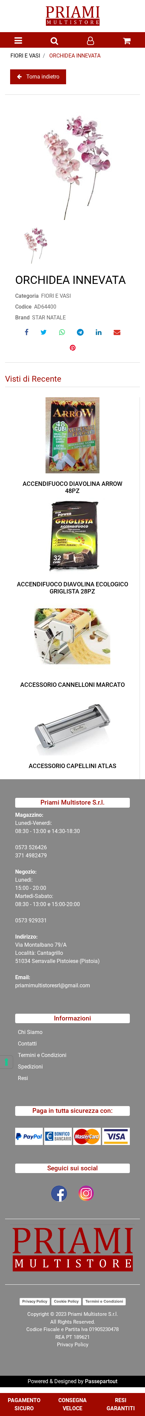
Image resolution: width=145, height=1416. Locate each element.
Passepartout (101, 1381)
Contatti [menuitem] (27, 1043)
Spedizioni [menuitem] (30, 1066)
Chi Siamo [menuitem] (30, 1032)
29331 (39, 920)
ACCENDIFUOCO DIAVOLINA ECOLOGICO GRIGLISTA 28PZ (72, 588)
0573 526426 (31, 847)
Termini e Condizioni (104, 1301)
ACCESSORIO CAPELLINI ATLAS (72, 765)
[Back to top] (126, 1390)
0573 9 (23, 920)
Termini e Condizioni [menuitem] (42, 1055)
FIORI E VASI (25, 55)
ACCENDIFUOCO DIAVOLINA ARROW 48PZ (72, 487)
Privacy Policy (34, 1301)
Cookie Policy (66, 1301)
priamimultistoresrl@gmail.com (52, 985)
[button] (72, 160)
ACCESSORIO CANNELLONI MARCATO (72, 684)
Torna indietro (42, 76)
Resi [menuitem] (23, 1078)
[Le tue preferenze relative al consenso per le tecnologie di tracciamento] (6, 1062)
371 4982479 (31, 855)
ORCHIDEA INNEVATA (74, 55)
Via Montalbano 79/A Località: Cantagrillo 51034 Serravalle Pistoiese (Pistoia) (57, 953)
